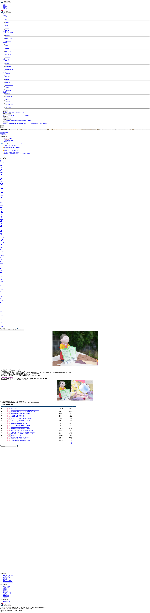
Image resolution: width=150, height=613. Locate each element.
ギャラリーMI (8, 51)
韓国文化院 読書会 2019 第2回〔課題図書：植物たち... (23, 432)
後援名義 (5, 117)
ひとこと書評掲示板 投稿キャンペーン (19, 415)
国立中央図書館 (6, 589)
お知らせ (7, 60)
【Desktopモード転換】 (18, 610)
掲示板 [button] (4, 92)
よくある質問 (8, 90)
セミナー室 (29, 117)
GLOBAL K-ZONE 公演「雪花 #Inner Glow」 (12, 147)
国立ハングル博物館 (7, 593)
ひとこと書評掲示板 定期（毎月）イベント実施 (21, 413)
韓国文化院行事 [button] (6, 31)
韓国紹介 (5, 4)
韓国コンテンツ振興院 (7, 580)
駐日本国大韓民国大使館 (8, 575)
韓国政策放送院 (6, 596)
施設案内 (7, 25)
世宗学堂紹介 (8, 73)
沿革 (6, 19)
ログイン (5, 8)
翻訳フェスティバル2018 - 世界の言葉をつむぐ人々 (22, 437)
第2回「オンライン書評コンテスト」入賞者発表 (21, 418)
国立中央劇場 (5, 594)
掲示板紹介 (7, 93)
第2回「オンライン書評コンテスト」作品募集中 (21, 420)
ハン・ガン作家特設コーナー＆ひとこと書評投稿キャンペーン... (25, 410)
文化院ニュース (8, 96)
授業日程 (7, 79)
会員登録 (5, 7)
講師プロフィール (9, 85)
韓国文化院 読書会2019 (16, 435)
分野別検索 (7, 35)
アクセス (7, 30)
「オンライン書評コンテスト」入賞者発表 (20, 421)
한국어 (10, 13)
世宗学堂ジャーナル (9, 87)
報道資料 (5, 6)
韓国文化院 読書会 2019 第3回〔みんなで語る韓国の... (23, 430)
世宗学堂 (5, 122)
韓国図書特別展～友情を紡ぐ (17, 416)
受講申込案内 (8, 82)
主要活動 (7, 22)
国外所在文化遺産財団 (7, 581)
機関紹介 (5, 111)
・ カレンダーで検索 (7, 138)
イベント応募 (5, 143)
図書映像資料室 (7, 119)
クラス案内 (7, 76)
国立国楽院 (5, 590)
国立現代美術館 (6, 595)
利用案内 (7, 63)
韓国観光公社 (5, 579)
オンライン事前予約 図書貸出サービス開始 (20, 425)
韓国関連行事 (8, 101)
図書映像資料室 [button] (6, 59)
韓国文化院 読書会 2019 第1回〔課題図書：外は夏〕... (23, 433)
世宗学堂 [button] (5, 72)
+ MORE (21, 143)
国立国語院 (5, 588)
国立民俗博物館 (6, 591)
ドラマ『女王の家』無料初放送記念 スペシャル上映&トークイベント (17, 153)
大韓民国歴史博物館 (7, 592)
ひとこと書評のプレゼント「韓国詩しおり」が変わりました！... (25, 411)
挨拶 (6, 16)
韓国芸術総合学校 (6, 586)
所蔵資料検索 (8, 66)
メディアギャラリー (9, 38)
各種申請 (5, 116)
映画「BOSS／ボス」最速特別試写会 (11, 145)
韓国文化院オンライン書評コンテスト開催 (20, 427)
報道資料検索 (8, 41)
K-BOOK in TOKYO (14, 408)
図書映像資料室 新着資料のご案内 (18, 438)
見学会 (6, 45)
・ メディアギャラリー (8, 140)
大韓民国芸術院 (6, 597)
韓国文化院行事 (7, 113)
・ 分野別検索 (6, 139)
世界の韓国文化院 (6, 601)
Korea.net (5, 578)
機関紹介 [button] (5, 15)
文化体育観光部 (6, 576)
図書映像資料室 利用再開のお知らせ (19, 423)
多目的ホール (8, 54)
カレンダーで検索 (9, 32)
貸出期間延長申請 (9, 69)
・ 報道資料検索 (6, 141)
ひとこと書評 (8, 107)
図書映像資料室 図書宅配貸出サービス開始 (20, 428)
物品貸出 (7, 48)
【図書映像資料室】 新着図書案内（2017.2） (21, 440)
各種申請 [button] (5, 42)
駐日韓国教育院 (6, 582)
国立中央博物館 (6, 587)
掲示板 (5, 5)
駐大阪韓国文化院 (6, 577)
